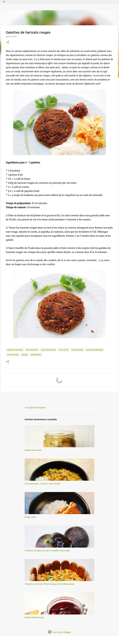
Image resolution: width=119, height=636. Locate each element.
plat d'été (63, 350)
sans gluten (12, 354)
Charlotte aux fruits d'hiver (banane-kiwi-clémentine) (49, 583)
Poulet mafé (30, 517)
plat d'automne (48, 350)
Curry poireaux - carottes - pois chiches (42, 483)
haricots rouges (15, 350)
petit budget (32, 350)
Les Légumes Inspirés (35, 407)
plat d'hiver (77, 350)
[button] (7, 42)
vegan (24, 354)
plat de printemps (94, 350)
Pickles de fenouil (33, 450)
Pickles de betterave (34, 617)
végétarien (36, 354)
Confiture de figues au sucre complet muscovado (47, 550)
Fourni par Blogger (61, 631)
